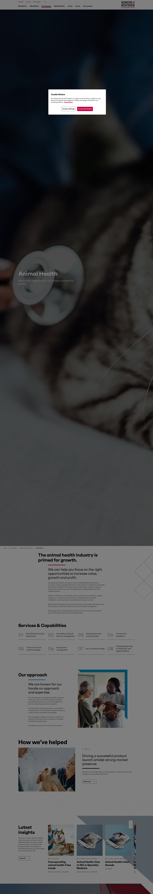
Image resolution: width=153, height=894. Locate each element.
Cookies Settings (68, 109)
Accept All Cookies (85, 109)
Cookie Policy (68, 102)
